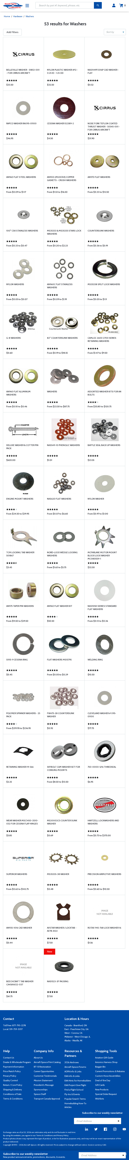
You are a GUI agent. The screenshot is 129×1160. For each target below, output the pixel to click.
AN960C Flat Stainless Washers (60, 286)
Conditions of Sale (12, 1094)
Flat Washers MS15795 (59, 659)
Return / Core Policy (12, 1085)
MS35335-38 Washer (58, 874)
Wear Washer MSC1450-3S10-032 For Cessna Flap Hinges (22, 822)
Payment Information (13, 1066)
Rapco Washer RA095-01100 (21, 123)
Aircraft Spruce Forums (75, 1066)
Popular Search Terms (75, 1098)
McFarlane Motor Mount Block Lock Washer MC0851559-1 (102, 555)
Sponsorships (41, 1089)
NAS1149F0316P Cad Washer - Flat (103, 71)
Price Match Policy (12, 1071)
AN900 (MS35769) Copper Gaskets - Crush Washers (61, 179)
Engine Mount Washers (19, 498)
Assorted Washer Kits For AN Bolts (104, 393)
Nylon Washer (96, 498)
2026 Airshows (71, 1062)
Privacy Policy (9, 1075)
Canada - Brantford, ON (75, 1025)
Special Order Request (106, 1094)
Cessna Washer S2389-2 (60, 123)
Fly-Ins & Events (72, 1094)
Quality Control (10, 1080)
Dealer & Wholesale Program (17, 1062)
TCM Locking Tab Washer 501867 (20, 554)
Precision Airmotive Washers (104, 874)
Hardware (17, 16)
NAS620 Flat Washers (59, 498)
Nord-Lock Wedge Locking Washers (62, 554)
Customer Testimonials (45, 1075)
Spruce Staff (40, 1094)
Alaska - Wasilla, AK (73, 1040)
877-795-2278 (19, 1025)
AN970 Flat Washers (99, 177)
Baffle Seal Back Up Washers (104, 445)
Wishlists (99, 1098)
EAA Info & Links (72, 1076)
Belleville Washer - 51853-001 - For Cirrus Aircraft (22, 71)
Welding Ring (95, 659)
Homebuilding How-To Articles (75, 1105)
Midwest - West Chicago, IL (77, 1036)
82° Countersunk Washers (62, 338)
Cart (125, 5)
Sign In (113, 5)
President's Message (44, 1085)
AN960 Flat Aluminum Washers (18, 393)
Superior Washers (16, 874)
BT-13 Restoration (42, 1066)
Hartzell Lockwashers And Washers (103, 822)
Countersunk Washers (101, 230)
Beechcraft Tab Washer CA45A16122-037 (19, 983)
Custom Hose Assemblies (108, 1075)
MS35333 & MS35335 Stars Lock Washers (64, 232)
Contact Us (8, 1057)
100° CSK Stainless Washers (22, 230)
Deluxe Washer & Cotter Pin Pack (22, 447)
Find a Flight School (73, 1089)
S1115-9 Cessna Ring (17, 659)
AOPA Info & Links (72, 1071)
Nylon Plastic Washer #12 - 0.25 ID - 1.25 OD (62, 71)
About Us (38, 1057)
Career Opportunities (44, 1071)
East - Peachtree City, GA (76, 1029)
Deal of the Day (102, 1080)
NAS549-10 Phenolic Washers (63, 445)
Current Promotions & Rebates (110, 1071)
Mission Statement (43, 1080)
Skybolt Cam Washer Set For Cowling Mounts (63, 768)
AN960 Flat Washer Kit (59, 606)
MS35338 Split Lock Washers (104, 284)
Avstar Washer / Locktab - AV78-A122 (61, 929)
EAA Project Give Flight (75, 1085)
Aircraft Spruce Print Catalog (47, 1062)
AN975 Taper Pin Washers (20, 606)
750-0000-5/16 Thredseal (102, 766)
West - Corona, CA (73, 1033)
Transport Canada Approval (47, 1098)
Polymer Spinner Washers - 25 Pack (23, 715)
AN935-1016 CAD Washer (19, 927)
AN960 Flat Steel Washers (21, 177)
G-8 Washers (13, 338)
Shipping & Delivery (12, 1089)
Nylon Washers (15, 284)
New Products (102, 1089)
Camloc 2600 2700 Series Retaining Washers (102, 339)
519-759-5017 (15, 1029)
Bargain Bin (100, 1066)
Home (7, 16)
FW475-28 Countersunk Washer (60, 715)
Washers (30, 16)
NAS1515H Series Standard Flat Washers (102, 608)
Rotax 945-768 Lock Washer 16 (104, 927)
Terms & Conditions (13, 1098)
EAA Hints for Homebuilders (77, 1080)
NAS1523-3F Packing (57, 981)
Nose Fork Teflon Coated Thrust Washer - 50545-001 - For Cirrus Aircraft (104, 126)
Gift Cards (100, 1085)
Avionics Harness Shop (106, 1062)
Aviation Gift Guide (104, 1057)
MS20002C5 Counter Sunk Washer (62, 822)
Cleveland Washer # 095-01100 (102, 715)
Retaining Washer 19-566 (20, 766)
